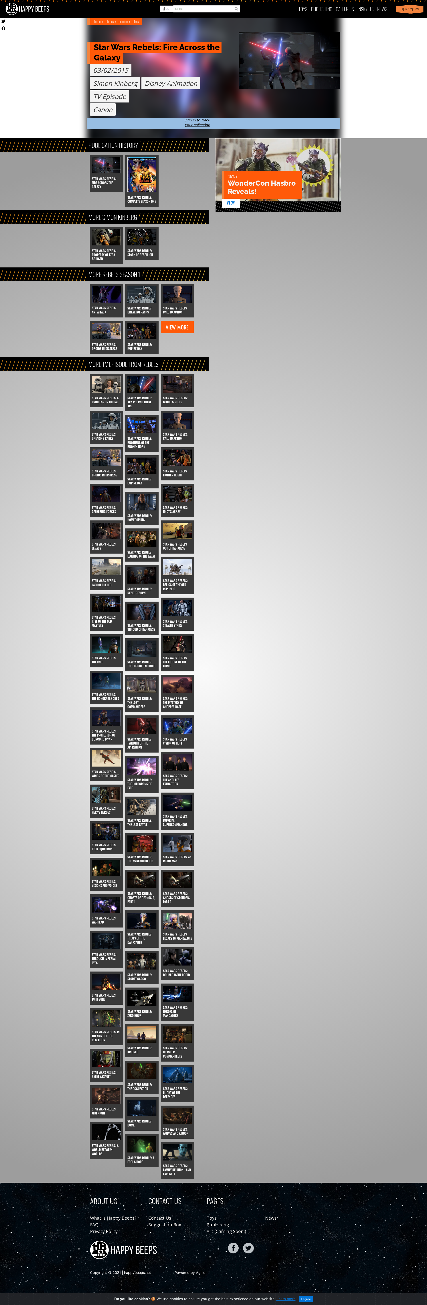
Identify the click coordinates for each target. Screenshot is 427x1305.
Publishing (218, 1225)
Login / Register (409, 9)
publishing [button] (321, 8)
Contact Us (159, 1218)
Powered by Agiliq (190, 1272)
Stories (110, 21)
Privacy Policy (104, 1231)
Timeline (123, 21)
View (231, 203)
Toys (302, 8)
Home (97, 21)
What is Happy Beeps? (113, 1218)
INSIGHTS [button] (365, 8)
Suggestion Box (164, 1225)
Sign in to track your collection (197, 122)
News (382, 8)
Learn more (286, 1299)
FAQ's (96, 1225)
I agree (306, 1299)
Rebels (135, 21)
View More (177, 327)
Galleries (345, 8)
